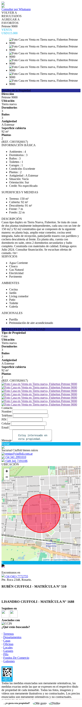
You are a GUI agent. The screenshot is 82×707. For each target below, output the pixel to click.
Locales (8, 647)
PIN (4, 419)
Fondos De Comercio (16, 657)
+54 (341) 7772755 (16, 576)
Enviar (6, 443)
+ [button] (7, 471)
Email (5, 427)
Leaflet (46, 559)
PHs (5, 654)
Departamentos (12, 637)
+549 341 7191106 (16, 460)
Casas (6, 640)
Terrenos (8, 633)
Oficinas (8, 644)
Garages (8, 651)
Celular (6, 423)
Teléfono (7, 415)
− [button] (7, 477)
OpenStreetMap (60, 559)
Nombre (6, 411)
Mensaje (7, 440)
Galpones (9, 661)
